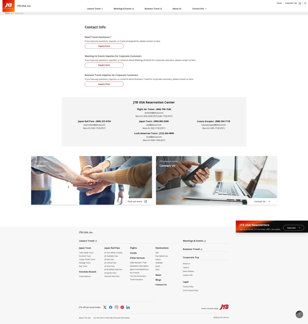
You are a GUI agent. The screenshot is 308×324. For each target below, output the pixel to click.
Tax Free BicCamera (138, 276)
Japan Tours (85, 248)
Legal (186, 281)
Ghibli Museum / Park (138, 262)
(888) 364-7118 (222, 121)
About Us (177, 8)
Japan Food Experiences (139, 269)
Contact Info (198, 8)
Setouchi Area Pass (111, 276)
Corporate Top (291, 3)
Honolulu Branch (87, 271)
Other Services (137, 258)
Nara (157, 269)
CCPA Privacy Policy (190, 290)
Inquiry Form (104, 46)
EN (300, 3)
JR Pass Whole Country (113, 252)
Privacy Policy (188, 286)
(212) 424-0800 (166, 133)
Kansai (158, 259)
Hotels (133, 253)
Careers (186, 267)
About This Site (85, 318)
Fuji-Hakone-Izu (161, 256)
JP (305, 3)
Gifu (157, 252)
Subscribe (291, 228)
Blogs (158, 279)
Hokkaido (159, 263)
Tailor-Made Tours (86, 252)
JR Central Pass (110, 263)
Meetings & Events (123, 8)
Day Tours (83, 266)
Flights (133, 248)
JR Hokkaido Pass (111, 256)
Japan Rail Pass (112, 248)
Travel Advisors (85, 276)
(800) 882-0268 (161, 121)
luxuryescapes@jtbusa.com (213, 125)
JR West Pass (109, 266)
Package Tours (85, 263)
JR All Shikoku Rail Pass (113, 269)
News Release (188, 271)
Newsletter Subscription (139, 266)
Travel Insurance (136, 279)
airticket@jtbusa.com (154, 112)
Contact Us (161, 284)
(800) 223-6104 (103, 121)
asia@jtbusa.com (153, 125)
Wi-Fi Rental (134, 273)
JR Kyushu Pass (110, 273)
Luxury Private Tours (87, 259)
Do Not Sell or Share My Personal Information (112, 318)
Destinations (162, 248)
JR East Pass (109, 259)
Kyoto (157, 266)
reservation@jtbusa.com (94, 125)
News (158, 275)
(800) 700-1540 (163, 109)
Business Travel (152, 8)
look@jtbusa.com (154, 137)
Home (279, 3)
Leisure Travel (93, 8)
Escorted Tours (85, 256)
